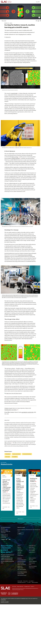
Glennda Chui (8, 37)
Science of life (20, 566)
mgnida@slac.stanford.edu (27, 412)
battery (15, 156)
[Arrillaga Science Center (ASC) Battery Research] (13, 393)
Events (30, 564)
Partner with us (31, 547)
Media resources (32, 562)
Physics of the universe (22, 564)
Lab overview (20, 550)
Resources (19, 553)
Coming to (4, 534)
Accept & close (4, 601)
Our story (19, 547)
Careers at (32, 552)
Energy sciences (20, 567)
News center (4, 20)
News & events (32, 558)
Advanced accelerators (22, 561)
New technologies (21, 562)
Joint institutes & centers (22, 575)
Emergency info (27, 586)
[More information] (39, 17)
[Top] (38, 577)
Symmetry (32, 561)
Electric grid (8, 456)
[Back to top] (38, 623)
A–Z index (29, 582)
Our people (19, 548)
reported (14, 93)
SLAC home (14, 586)
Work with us (32, 545)
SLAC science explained (22, 569)
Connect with (4, 536)
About (19, 545)
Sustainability (14, 456)
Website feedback (35, 582)
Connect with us (20, 555)
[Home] (5, 588)
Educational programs (33, 566)
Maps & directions (20, 586)
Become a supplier (32, 548)
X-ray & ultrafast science (22, 559)
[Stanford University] (4, 593)
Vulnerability (21, 582)
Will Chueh (29, 54)
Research (20, 558)
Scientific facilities (21, 573)
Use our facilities (32, 550)
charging (15, 158)
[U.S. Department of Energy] (12, 593)
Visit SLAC (19, 552)
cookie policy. (3, 599)
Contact (3, 537)
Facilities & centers (22, 572)
